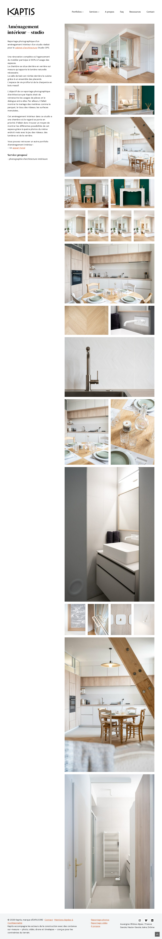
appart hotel (19, 147)
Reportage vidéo (99, 923)
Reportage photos (100, 919)
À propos (95, 926)
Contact (49, 919)
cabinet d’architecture (26, 47)
